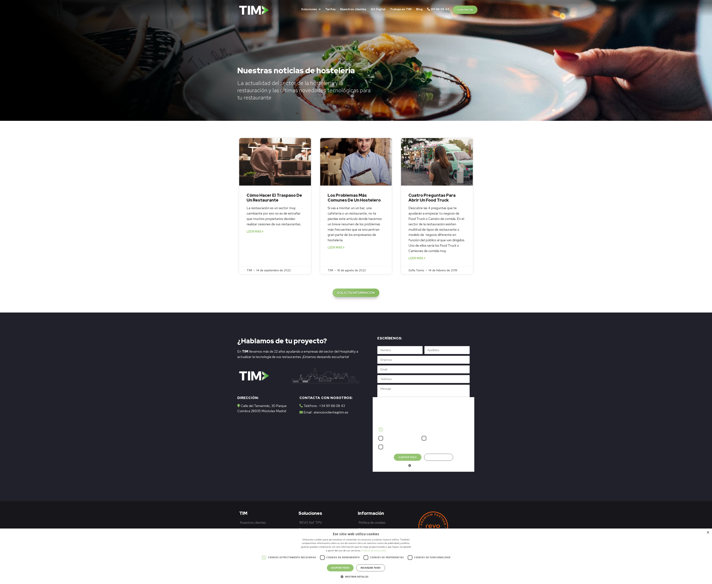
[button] (465, 10)
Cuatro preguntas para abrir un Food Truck (432, 198)
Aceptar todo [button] (340, 567)
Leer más (254, 231)
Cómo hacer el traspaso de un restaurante (274, 198)
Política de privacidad (374, 550)
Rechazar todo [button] (370, 567)
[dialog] (356, 556)
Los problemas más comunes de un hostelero (354, 198)
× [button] (707, 532)
